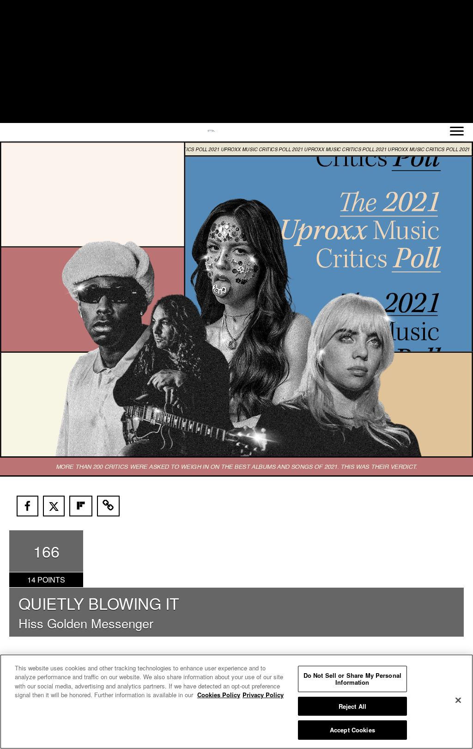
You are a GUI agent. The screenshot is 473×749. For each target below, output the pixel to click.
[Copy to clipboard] (108, 506)
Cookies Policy (218, 694)
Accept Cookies (352, 729)
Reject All (352, 706)
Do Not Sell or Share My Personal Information (352, 679)
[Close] (458, 700)
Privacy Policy (263, 694)
